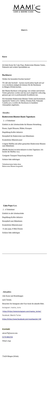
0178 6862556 (7, 337)
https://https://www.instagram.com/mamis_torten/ (22, 311)
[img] (24, 8)
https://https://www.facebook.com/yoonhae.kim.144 (21, 319)
